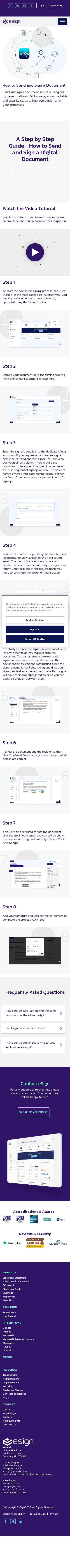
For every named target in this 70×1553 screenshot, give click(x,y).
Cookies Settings (34, 620)
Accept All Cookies (35, 638)
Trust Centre (10, 1375)
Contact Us (9, 1425)
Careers (7, 1417)
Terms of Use (38, 1514)
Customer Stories (13, 1390)
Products (10, 1272)
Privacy (54, 1514)
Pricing (8, 1357)
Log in (42, 5)
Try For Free (55, 5)
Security (7, 1386)
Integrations (12, 1323)
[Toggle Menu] (62, 21)
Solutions (10, 1307)
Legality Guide (11, 1382)
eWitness (8, 1293)
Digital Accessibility (14, 1514)
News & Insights (11, 1421)
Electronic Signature (14, 1278)
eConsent (8, 1285)
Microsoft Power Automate (18, 1339)
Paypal (7, 1347)
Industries (9, 1312)
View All (8, 1300)
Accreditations (11, 1379)
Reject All (35, 629)
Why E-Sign (9, 1413)
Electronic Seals (12, 1289)
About (6, 1409)
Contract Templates (14, 1394)
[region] (35, 621)
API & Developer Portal (16, 1281)
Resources (10, 1370)
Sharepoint (9, 1343)
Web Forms (9, 1297)
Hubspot (8, 1332)
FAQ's (6, 1398)
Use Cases (10, 1316)
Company (9, 1404)
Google (7, 1328)
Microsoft (8, 1335)
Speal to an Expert (33, 1112)
